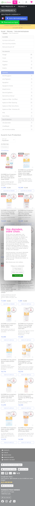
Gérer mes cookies (17, 272)
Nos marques (7, 10)
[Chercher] (15, 2)
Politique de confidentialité (17, 266)
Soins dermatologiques (17, 18)
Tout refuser (18, 269)
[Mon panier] (31, 2)
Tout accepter (18, 275)
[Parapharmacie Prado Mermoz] (6, 2)
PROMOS (21, 6)
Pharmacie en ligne (10, 22)
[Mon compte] (26, 2)
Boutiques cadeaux (10, 14)
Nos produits (7, 6)
